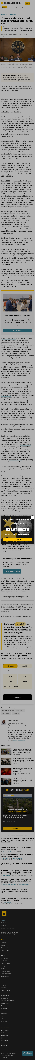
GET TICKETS (17, 539)
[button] (17, 530)
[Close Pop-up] (32, 517)
